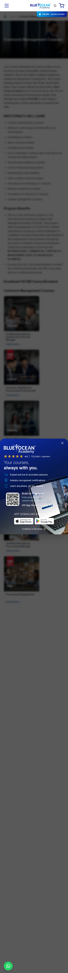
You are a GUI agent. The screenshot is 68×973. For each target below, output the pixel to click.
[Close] (62, 443)
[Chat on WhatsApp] (8, 966)
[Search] (55, 5)
